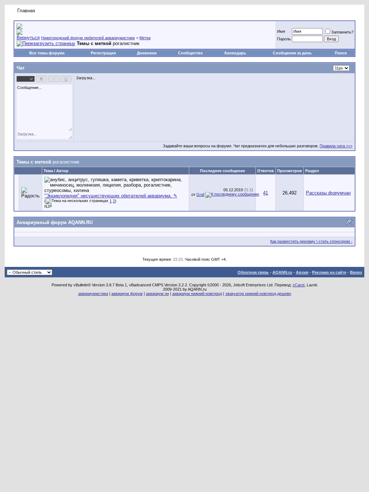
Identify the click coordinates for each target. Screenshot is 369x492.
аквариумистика (93, 293)
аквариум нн (157, 293)
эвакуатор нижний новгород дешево (258, 293)
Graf (200, 194)
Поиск (341, 53)
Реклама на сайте (329, 272)
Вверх (356, 272)
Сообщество (190, 53)
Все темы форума (47, 53)
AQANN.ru (282, 272)
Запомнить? (342, 32)
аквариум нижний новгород (197, 293)
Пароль (284, 39)
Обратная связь (253, 272)
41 (265, 193)
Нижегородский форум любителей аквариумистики (88, 38)
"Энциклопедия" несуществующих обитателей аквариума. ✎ (110, 195)
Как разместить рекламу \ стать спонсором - (311, 241)
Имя (281, 31)
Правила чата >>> (336, 146)
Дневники (147, 53)
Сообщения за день (292, 53)
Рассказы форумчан (328, 193)
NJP (48, 206)
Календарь (235, 53)
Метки (145, 38)
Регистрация (103, 53)
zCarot (298, 285)
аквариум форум (127, 293)
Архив (302, 272)
